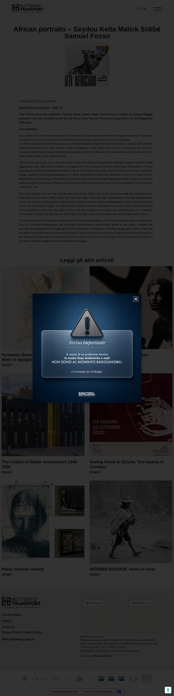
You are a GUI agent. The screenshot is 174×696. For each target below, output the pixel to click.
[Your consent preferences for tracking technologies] (168, 690)
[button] (136, 299)
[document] (87, 348)
